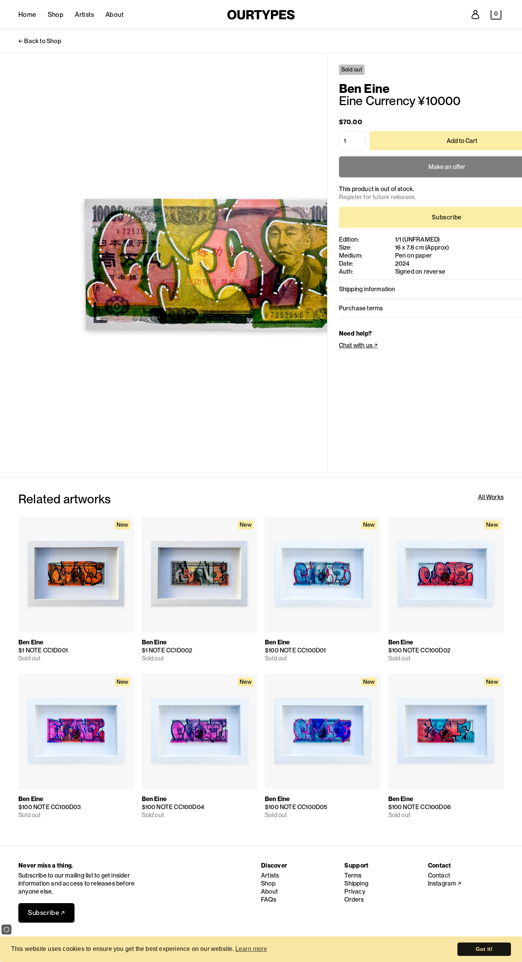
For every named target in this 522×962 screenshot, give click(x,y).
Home (27, 14)
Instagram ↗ (444, 883)
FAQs (268, 899)
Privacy (354, 891)
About (114, 14)
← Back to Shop (39, 41)
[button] (496, 14)
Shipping (356, 883)
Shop (56, 14)
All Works (491, 497)
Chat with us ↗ (358, 345)
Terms (353, 875)
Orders (354, 899)
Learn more (251, 949)
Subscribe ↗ (46, 913)
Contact (439, 875)
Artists (84, 14)
